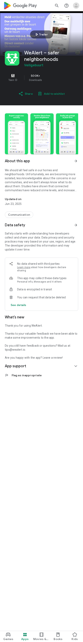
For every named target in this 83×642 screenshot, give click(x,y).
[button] (16, 80)
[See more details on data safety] (18, 305)
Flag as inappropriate (23, 375)
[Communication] (19, 215)
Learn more (23, 267)
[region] (41, 77)
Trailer (41, 34)
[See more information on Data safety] (76, 225)
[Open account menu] (76, 5)
